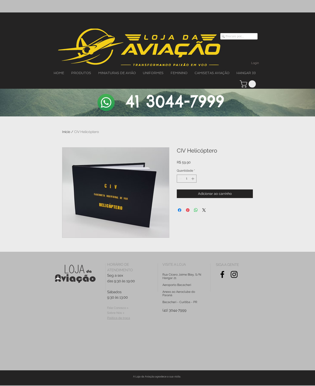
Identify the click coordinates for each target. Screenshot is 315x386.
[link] (249, 84)
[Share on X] (204, 210)
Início (66, 132)
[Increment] (193, 178)
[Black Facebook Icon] (222, 274)
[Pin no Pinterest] (187, 210)
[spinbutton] (186, 178)
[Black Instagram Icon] (234, 274)
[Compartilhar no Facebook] (179, 210)
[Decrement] (180, 178)
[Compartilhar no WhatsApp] (195, 210)
